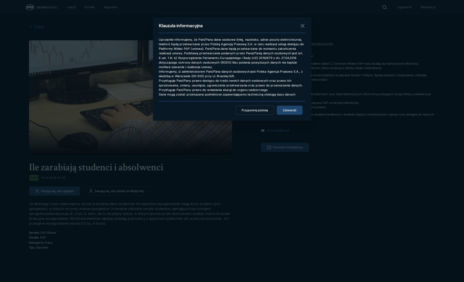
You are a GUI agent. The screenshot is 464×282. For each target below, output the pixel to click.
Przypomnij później (255, 110)
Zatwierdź (290, 110)
